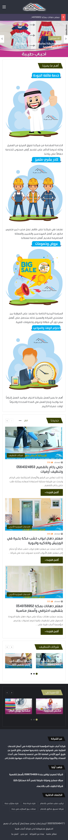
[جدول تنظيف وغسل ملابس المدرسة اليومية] (49, 706)
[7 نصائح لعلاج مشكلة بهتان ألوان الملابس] (18, 706)
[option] (34, 39)
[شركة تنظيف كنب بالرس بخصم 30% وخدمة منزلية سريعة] (18, 660)
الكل (26, 421)
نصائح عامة (51, 834)
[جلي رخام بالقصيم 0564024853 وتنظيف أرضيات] (49, 660)
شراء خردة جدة (29, 803)
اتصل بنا (14, 834)
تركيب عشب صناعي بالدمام (52, 803)
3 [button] (31, 673)
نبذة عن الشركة (37, 834)
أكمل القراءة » (52, 492)
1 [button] (37, 674)
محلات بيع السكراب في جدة (24, 809)
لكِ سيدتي (55, 38)
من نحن (24, 834)
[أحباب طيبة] (34, 7)
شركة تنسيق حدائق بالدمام (52, 809)
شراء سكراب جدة (11, 803)
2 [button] (34, 673)
